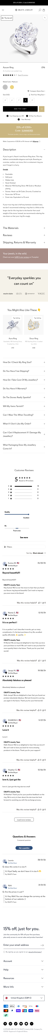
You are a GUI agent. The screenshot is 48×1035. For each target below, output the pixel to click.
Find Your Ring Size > (38, 95)
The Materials (10, 228)
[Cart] (44, 10)
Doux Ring (34, 338)
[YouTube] (26, 1023)
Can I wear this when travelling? (18, 414)
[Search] (40, 10)
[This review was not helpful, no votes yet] (43, 603)
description (9, 149)
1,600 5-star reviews (22, 257)
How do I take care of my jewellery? (20, 379)
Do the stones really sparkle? (17, 397)
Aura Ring (13, 338)
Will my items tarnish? (13, 406)
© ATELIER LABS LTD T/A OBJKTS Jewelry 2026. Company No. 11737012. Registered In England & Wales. (22, 1030)
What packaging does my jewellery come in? (19, 447)
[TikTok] (15, 1023)
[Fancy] (31, 1023)
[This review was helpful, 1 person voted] (39, 603)
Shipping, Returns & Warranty (19, 242)
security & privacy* (35, 952)
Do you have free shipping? (16, 371)
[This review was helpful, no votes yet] (39, 710)
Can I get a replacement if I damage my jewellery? (22, 434)
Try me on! (8, 18)
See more (24, 537)
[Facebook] (5, 1023)
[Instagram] (10, 1023)
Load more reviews (24, 820)
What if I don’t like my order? (17, 423)
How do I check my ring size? (17, 362)
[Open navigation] (3, 10)
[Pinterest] (21, 1023)
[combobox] (36, 553)
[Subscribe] (42, 945)
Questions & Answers (24, 836)
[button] (42, 109)
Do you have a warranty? (15, 388)
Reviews (7, 235)
